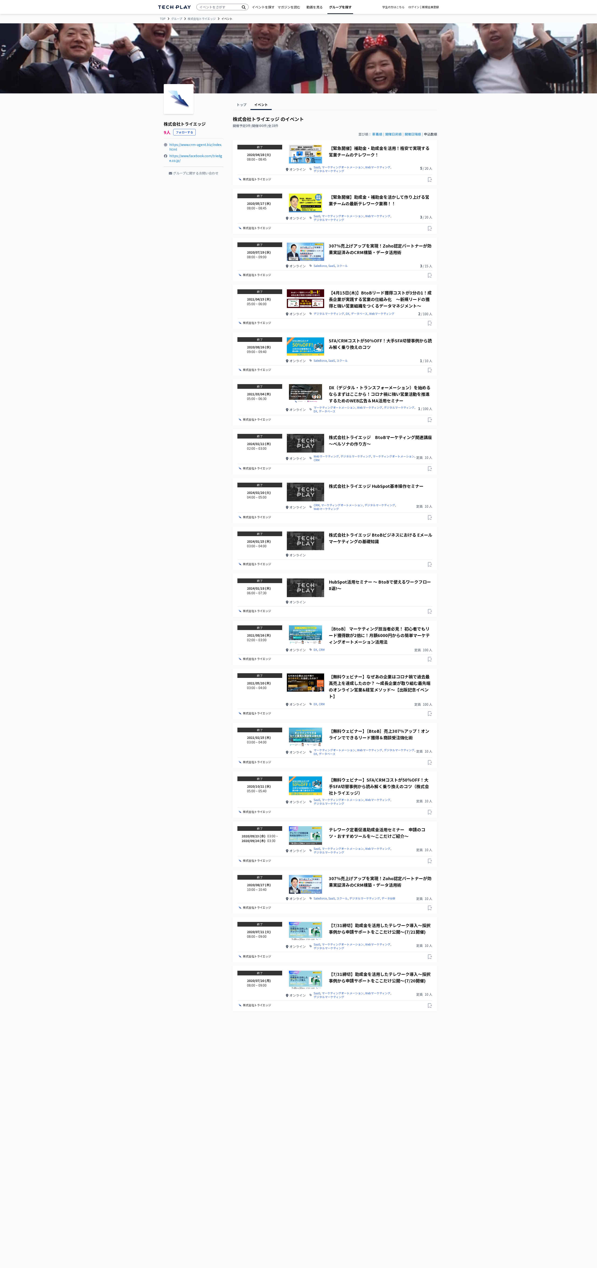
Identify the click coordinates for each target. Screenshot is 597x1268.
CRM (316, 460)
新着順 (377, 134)
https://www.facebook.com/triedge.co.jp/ (195, 158)
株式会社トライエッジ (202, 19)
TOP (163, 19)
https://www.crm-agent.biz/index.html (195, 147)
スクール (342, 266)
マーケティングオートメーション (343, 167)
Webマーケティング (377, 167)
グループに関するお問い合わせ (196, 173)
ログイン (414, 7)
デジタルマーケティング (329, 171)
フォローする (184, 132)
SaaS (317, 167)
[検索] (244, 7)
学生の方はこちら (393, 7)
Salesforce (320, 266)
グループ (176, 19)
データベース (359, 313)
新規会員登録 (430, 7)
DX (347, 313)
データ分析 (389, 898)
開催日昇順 (393, 134)
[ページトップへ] (174, 7)
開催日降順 (413, 134)
